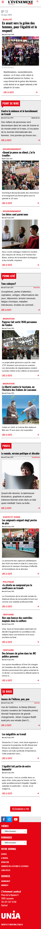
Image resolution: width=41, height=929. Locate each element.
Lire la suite (9, 92)
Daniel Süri (37, 703)
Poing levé (8, 276)
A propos (4, 858)
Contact (4, 905)
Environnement (12, 149)
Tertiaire (8, 614)
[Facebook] (3, 819)
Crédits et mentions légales (12, 924)
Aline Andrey (37, 287)
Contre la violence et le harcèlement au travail (19, 112)
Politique (8, 582)
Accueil (4, 854)
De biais (7, 691)
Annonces (4, 885)
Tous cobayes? (8, 283)
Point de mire (10, 103)
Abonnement (5, 881)
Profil (6, 446)
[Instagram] (9, 819)
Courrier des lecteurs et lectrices (14, 866)
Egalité (7, 19)
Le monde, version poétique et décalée (20, 453)
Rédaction (5, 862)
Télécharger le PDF (20, 809)
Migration (9, 319)
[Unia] (10, 914)
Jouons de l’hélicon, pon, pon (15, 699)
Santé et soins (11, 517)
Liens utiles (5, 870)
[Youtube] (15, 819)
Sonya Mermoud (36, 457)
